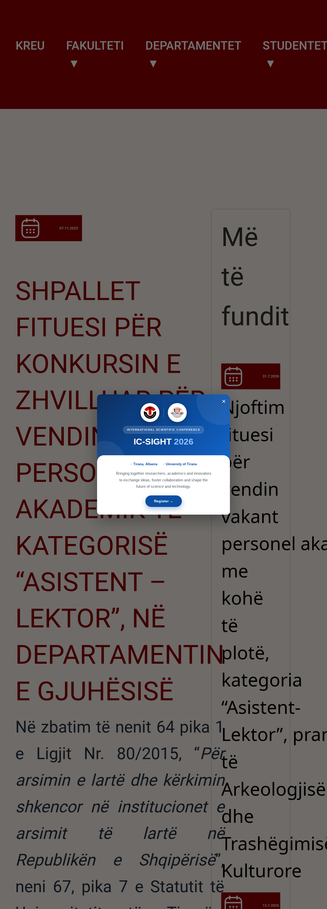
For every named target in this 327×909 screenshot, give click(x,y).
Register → (163, 501)
